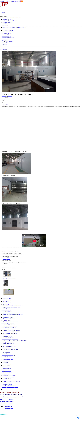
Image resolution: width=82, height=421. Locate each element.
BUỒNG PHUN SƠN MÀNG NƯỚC (7, 19)
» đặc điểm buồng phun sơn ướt (6, 368)
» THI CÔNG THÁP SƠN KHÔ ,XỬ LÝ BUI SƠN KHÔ (10, 339)
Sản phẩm (6, 50)
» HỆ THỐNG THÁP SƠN (6, 365)
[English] (20, 1)
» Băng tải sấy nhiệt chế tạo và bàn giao (7, 359)
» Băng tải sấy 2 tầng (5, 362)
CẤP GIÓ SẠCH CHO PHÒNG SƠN (7, 30)
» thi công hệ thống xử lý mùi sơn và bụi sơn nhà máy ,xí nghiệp (11, 330)
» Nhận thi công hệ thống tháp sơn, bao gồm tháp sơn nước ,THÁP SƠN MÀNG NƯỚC (14, 340)
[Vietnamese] (22, 1)
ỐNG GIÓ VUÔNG (5, 42)
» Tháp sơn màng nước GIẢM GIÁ (7, 336)
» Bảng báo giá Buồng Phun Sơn (6, 298)
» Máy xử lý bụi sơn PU (5, 301)
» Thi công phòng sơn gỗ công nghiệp (7, 372)
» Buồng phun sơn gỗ (5, 369)
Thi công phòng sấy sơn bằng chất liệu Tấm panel (9, 278)
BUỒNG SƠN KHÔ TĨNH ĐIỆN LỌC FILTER (9, 34)
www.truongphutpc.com (6, 259)
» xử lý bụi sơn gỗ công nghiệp (6, 378)
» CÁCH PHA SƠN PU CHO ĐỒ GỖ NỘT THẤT (9, 326)
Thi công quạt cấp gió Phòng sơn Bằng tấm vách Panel (10, 287)
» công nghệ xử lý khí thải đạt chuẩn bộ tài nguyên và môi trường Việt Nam (12, 314)
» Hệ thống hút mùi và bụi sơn (6, 320)
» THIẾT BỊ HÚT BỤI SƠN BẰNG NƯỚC (8, 343)
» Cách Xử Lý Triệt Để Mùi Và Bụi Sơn (7, 317)
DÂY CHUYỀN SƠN (5, 40)
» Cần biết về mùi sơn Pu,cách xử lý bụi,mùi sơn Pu (9, 375)
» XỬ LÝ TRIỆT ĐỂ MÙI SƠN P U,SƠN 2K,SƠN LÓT (10, 321)
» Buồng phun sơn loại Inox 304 (6, 371)
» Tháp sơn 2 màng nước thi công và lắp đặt (8, 337)
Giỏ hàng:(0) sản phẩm (3, 49)
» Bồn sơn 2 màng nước (5, 304)
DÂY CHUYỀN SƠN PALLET (8, 41)
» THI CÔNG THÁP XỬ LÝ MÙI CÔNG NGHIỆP (9, 333)
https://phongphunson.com (8, 406)
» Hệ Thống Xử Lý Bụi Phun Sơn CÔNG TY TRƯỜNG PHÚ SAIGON (12, 305)
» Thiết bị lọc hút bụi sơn (5, 353)
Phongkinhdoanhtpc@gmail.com (9, 408)
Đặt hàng (5, 295)
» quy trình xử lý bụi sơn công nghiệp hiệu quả (8, 324)
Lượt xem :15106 (4, 96)
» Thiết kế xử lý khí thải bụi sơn (6, 310)
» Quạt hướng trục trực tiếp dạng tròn (7, 382)
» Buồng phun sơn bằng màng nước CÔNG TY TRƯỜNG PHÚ (11, 307)
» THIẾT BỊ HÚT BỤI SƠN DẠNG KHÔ (8, 342)
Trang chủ (3, 12)
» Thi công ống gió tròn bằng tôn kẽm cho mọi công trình (10, 387)
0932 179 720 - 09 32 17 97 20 (7, 1)
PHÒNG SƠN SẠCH (5, 23)
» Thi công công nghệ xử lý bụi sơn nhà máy (8, 323)
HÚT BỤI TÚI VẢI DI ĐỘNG (6, 36)
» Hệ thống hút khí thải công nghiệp (7, 384)
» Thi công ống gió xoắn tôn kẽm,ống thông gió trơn (9, 385)
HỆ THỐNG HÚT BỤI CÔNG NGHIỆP (8, 37)
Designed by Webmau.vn (3, 414)
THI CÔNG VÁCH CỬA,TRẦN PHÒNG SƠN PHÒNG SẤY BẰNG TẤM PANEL (14, 27)
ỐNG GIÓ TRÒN (4, 44)
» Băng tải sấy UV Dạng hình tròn (7, 356)
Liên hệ (3, 14)
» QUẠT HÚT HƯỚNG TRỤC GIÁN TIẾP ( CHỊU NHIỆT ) (11, 381)
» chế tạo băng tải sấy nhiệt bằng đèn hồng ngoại (8, 355)
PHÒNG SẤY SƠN (5, 25)
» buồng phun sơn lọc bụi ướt (6, 352)
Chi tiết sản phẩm (6, 104)
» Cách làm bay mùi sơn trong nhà (6, 311)
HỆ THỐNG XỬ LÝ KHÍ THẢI (6, 33)
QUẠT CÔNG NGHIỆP (5, 39)
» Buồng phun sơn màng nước (6, 366)
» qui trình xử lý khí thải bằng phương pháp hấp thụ (9, 346)
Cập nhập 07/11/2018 (9, 96)
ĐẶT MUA (3, 102)
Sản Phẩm (3, 13)
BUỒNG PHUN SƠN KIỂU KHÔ (7, 22)
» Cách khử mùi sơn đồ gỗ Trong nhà (7, 308)
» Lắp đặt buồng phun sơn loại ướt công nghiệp (8, 350)
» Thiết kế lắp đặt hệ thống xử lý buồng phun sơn (9, 327)
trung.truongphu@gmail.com (8, 257)
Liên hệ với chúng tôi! (17, 1)
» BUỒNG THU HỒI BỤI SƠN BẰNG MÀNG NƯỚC (10, 349)
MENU (2, 10)
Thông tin (5, 105)
